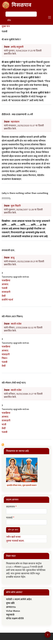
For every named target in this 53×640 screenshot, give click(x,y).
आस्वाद (5, 284)
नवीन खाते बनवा (13, 537)
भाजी (4, 425)
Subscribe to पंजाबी (3, 445)
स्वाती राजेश (16, 324)
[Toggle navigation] (49, 17)
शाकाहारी (6, 292)
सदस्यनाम (10, 507)
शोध (9, 20)
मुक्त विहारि (16, 206)
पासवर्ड (9, 518)
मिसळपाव (21, 5)
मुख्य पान (6, 26)
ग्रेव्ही (4, 296)
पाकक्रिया (6, 281)
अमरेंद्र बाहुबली (17, 47)
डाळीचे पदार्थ (7, 300)
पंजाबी (4, 288)
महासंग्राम (15, 122)
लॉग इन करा (13, 530)
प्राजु (12, 258)
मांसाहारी (6, 354)
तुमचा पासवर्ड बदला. (15, 541)
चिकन (4, 358)
